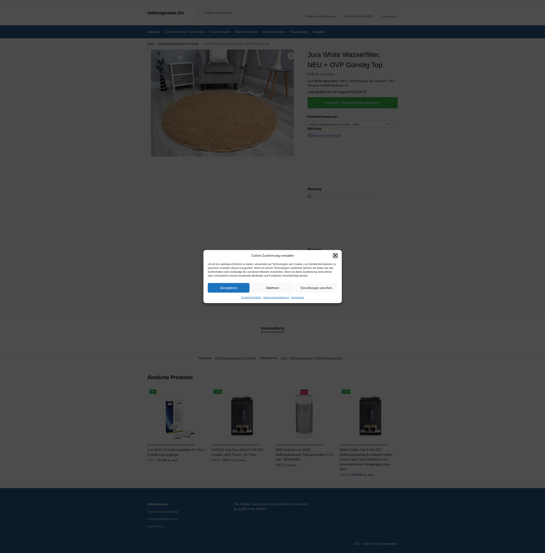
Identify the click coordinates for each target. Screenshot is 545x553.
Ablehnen (272, 287)
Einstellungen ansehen (316, 287)
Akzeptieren (228, 287)
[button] (335, 255)
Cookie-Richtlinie (251, 297)
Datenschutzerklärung (276, 297)
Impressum (297, 297)
